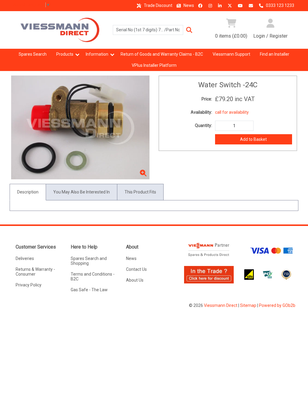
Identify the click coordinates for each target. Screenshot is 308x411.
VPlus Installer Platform (154, 65)
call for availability (232, 112)
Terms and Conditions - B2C (93, 276)
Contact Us (136, 269)
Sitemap (248, 305)
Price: (207, 99)
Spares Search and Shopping (89, 261)
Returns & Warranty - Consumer (35, 272)
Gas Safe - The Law (89, 289)
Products (64, 54)
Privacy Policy (29, 285)
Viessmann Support (231, 54)
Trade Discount (157, 5)
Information (97, 54)
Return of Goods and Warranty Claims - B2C (162, 54)
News (188, 5)
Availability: (201, 112)
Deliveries (25, 258)
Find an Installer (274, 54)
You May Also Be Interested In (81, 192)
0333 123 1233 (279, 5)
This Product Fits (140, 192)
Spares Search (33, 54)
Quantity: (203, 125)
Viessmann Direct (220, 305)
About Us (134, 280)
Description (27, 192)
